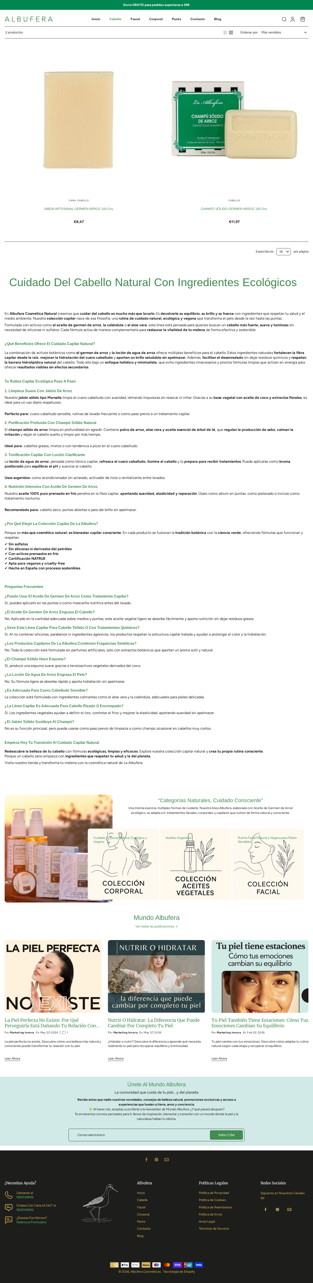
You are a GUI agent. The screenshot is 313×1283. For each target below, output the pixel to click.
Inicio (141, 1193)
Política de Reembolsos (215, 1207)
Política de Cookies (212, 1200)
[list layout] (225, 32)
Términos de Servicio (214, 1229)
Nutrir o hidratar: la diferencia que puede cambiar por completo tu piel (154, 1022)
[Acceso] (292, 19)
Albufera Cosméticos (146, 1272)
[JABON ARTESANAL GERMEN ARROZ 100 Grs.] (79, 119)
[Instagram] (156, 1160)
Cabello (142, 1200)
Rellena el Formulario (31, 1222)
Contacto (144, 1229)
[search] (284, 19)
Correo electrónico (91, 1135)
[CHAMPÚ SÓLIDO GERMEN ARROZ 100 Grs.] (234, 119)
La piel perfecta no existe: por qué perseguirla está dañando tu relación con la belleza (50, 1023)
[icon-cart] (302, 19)
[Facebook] (146, 1160)
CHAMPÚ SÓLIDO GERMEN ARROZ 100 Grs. (234, 209)
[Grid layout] (231, 32)
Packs (141, 1221)
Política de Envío (210, 1214)
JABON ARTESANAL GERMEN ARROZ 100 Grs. (79, 209)
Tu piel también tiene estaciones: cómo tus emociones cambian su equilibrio (259, 1022)
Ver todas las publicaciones (154, 926)
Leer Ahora (12, 1058)
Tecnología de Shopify (179, 1272)
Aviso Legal (207, 1221)
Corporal (143, 1214)
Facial (141, 1207)
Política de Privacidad (214, 1193)
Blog (140, 1236)
